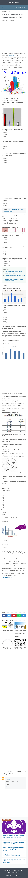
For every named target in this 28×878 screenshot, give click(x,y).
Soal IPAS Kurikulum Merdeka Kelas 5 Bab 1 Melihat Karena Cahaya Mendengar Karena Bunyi (14, 860)
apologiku (11, 55)
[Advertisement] (14, 37)
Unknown (8, 779)
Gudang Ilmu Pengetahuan (16, 875)
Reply (7, 786)
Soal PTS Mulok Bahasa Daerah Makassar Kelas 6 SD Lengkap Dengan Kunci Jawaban (14, 849)
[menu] (3, 7)
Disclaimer (20, 870)
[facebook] (4, 615)
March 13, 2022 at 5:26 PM (12, 781)
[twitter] (9, 615)
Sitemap (18, 872)
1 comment (11, 20)
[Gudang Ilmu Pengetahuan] (14, 2)
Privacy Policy (11, 872)
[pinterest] (13, 615)
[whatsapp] (19, 615)
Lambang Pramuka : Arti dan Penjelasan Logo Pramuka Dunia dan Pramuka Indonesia (13, 837)
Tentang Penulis (7, 870)
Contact (14, 870)
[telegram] (23, 615)
